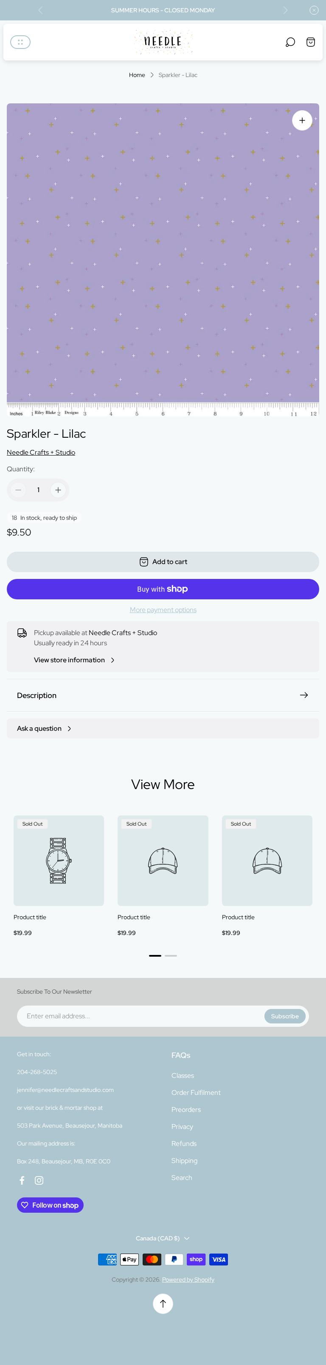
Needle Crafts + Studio (41, 452)
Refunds (184, 1143)
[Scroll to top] (163, 1304)
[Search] (290, 42)
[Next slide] (285, 10)
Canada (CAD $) (158, 1238)
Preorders (186, 1109)
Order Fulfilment (196, 1092)
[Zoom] (302, 120)
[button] (155, 956)
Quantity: (21, 468)
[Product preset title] (59, 860)
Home (137, 75)
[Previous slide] (41, 10)
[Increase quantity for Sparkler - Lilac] (58, 490)
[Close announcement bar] (314, 10)
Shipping (184, 1160)
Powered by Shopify (188, 1279)
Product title (30, 917)
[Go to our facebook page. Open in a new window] (22, 1180)
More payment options (163, 610)
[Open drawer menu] (20, 42)
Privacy (182, 1126)
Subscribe (285, 1016)
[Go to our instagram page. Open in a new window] (39, 1180)
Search (181, 1177)
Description (36, 695)
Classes (182, 1075)
